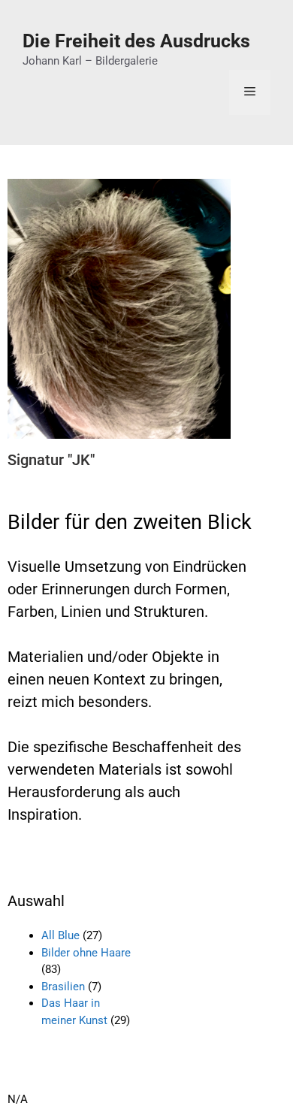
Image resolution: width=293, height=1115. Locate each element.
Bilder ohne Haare (86, 952)
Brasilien (63, 986)
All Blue (60, 935)
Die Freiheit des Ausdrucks (136, 41)
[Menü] (249, 92)
